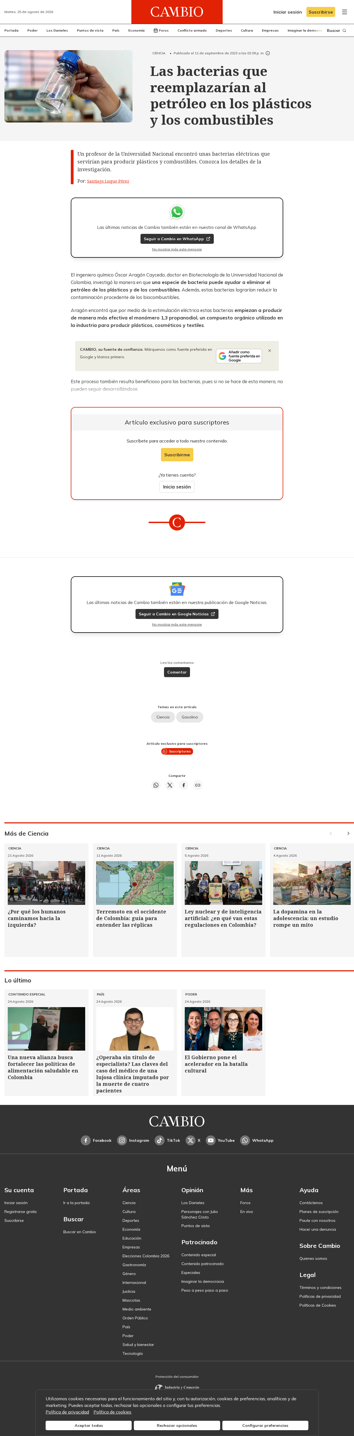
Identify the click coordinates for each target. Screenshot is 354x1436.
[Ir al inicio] (177, 12)
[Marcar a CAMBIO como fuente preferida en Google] (239, 356)
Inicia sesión (177, 487)
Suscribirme (177, 454)
